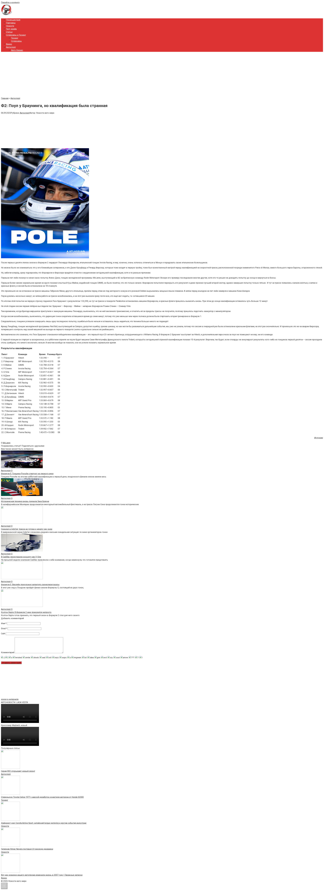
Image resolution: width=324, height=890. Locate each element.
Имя (3, 623)
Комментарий (7, 652)
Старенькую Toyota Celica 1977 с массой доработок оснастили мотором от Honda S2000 (42, 797)
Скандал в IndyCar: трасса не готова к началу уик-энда (26, 529)
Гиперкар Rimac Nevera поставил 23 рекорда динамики (27, 849)
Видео (9, 44)
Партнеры (11, 23)
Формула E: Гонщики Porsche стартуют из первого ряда (27, 473)
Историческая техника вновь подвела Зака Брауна (25, 501)
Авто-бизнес (17, 50)
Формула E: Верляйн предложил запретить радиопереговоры (30, 584)
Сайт (3, 633)
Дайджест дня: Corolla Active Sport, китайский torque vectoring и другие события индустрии (43, 823)
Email (4, 628)
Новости (10, 26)
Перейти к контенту (10, 2)
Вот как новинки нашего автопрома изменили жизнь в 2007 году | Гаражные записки (41, 875)
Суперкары (16, 41)
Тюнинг (14, 38)
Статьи (9, 32)
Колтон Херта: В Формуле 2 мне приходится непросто (26, 612)
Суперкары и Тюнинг (16, 35)
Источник (318, 438)
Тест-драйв (11, 29)
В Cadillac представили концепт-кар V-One (21, 557)
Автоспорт (11, 47)
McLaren (6, 443)
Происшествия (13, 20)
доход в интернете (9, 699)
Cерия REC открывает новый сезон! (18, 771)
